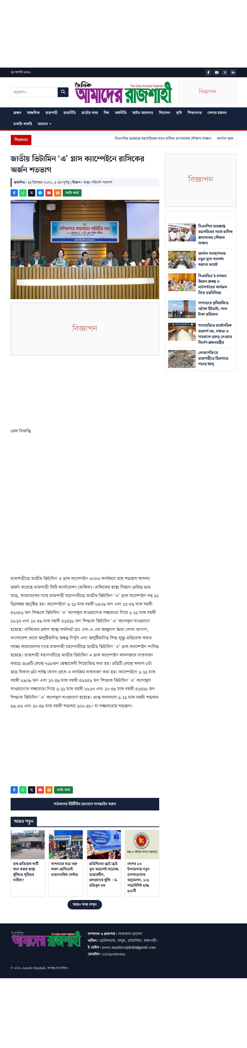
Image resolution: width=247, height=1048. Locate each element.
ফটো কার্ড (72, 192)
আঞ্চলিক (33, 113)
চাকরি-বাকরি (23, 124)
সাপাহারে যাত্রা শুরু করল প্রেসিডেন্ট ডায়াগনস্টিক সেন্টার (64, 869)
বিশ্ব (106, 113)
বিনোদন (164, 113)
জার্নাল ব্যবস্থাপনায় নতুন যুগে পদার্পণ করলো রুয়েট (212, 259)
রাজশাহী (52, 113)
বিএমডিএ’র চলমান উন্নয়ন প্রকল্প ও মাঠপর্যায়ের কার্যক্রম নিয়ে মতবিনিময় (212, 284)
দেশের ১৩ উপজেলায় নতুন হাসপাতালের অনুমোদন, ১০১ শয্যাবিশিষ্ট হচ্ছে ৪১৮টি (138, 877)
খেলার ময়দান (217, 113)
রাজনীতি (69, 113)
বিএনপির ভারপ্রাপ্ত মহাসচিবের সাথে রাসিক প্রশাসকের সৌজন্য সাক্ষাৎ (153, 138)
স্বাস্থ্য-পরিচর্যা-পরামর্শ (97, 182)
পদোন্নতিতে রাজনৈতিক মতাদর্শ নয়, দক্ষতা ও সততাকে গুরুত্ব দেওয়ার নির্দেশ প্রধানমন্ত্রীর (215, 334)
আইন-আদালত (142, 113)
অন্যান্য (43, 124)
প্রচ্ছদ (17, 113)
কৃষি (179, 113)
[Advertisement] (123, 34)
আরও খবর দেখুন (85, 904)
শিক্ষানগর (195, 113)
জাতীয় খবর (90, 113)
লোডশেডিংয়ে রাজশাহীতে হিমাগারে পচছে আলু (213, 358)
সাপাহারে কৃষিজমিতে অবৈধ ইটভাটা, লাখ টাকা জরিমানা (213, 308)
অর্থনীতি (121, 113)
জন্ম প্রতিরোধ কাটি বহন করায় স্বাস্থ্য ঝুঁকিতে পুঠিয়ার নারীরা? (26, 872)
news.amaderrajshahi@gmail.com (129, 947)
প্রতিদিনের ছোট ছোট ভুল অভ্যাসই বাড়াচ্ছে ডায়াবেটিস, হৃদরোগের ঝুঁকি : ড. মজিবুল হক (103, 874)
